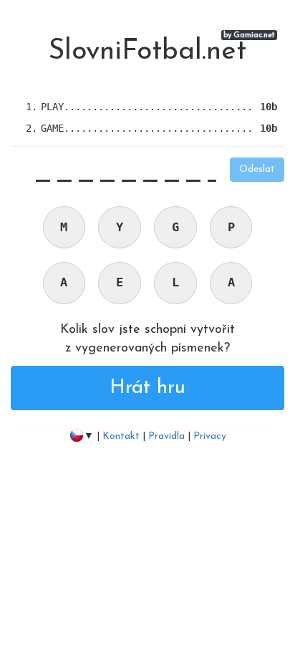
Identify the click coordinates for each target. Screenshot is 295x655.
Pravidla (166, 436)
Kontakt (122, 436)
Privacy (209, 436)
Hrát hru (147, 388)
